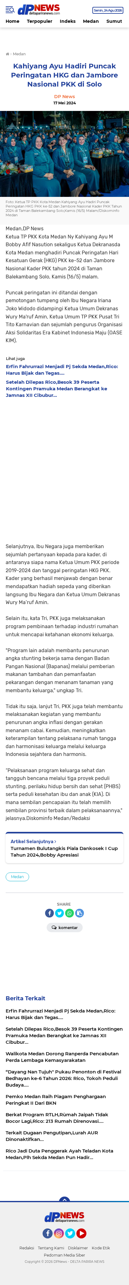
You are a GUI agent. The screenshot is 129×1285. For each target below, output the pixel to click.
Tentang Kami (51, 1248)
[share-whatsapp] (69, 913)
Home (12, 21)
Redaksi (26, 1248)
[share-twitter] (59, 913)
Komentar (68, 927)
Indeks (67, 21)
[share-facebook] (49, 913)
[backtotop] (64, 1202)
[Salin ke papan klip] (79, 913)
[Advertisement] (64, 468)
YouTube (85, 1241)
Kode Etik (101, 1248)
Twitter (73, 1241)
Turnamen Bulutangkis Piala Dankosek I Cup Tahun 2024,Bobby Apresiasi (64, 851)
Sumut (114, 21)
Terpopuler (39, 21)
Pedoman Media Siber (64, 1255)
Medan (91, 21)
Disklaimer (78, 1248)
